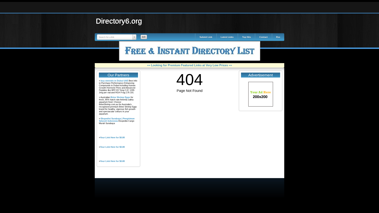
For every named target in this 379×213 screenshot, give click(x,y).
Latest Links (227, 37)
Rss (278, 37)
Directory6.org (119, 21)
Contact (263, 37)
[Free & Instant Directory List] (189, 60)
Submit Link (206, 37)
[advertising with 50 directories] (260, 106)
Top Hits (246, 37)
